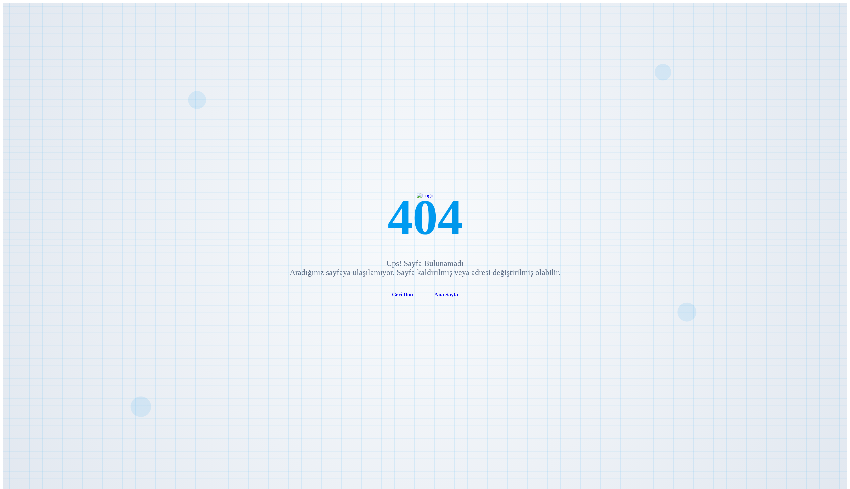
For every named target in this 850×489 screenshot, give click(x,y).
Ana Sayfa (446, 294)
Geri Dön (402, 294)
